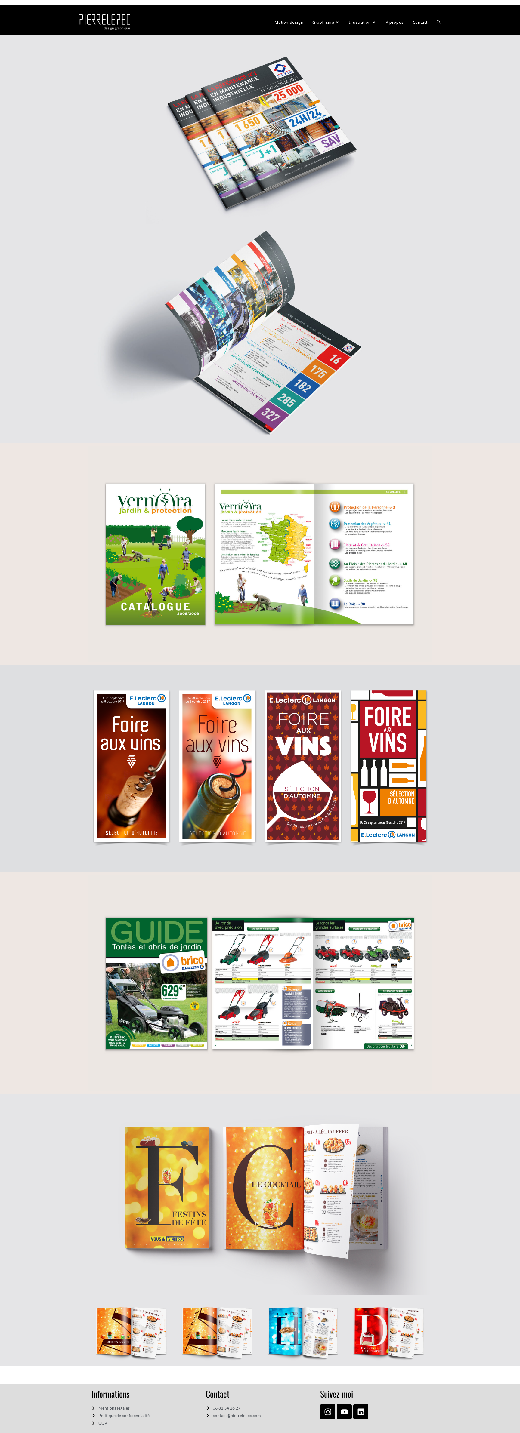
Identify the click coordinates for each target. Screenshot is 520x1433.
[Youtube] (344, 1411)
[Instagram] (327, 1411)
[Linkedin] (360, 1411)
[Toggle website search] (438, 22)
